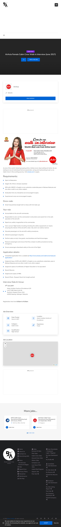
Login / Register (51, 453)
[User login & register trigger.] (4, 35)
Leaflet (56, 364)
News (21, 460)
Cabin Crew (15, 325)
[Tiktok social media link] (52, 518)
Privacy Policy (23, 471)
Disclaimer (22, 474)
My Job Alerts (50, 470)
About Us (22, 451)
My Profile (49, 459)
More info (56, 523)
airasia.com (30, 172)
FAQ (20, 467)
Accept (46, 523)
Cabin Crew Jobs (37, 455)
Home (21, 449)
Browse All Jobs (36, 451)
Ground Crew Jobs (37, 458)
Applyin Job (35, 471)
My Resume (49, 472)
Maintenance (23, 476)
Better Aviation (11, 518)
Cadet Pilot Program (38, 469)
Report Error (23, 469)
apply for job (33, 59)
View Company (30, 98)
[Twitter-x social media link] (48, 518)
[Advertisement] (30, 19)
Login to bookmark (23, 60)
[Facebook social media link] (37, 518)
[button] (30, 354)
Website (10, 93)
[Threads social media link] (44, 518)
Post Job (34, 474)
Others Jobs (35, 460)
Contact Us (22, 454)
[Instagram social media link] (41, 518)
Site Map (21, 478)
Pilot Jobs (35, 453)
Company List (36, 462)
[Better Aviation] (5, 4)
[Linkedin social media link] (55, 518)
